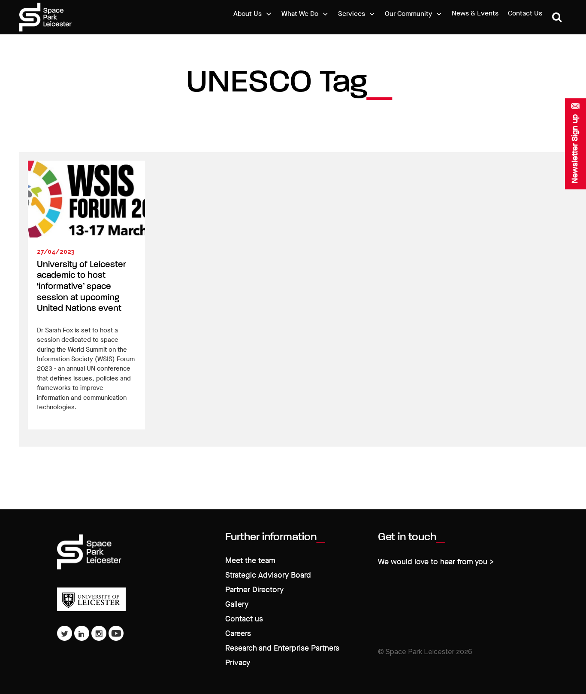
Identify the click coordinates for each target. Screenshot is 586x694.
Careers (238, 634)
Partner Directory (254, 590)
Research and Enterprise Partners (282, 648)
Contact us (244, 619)
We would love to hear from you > (436, 562)
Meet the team (250, 561)
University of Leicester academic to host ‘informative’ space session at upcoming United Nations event (81, 286)
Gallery (236, 604)
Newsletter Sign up (575, 148)
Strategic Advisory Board (268, 575)
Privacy (237, 663)
